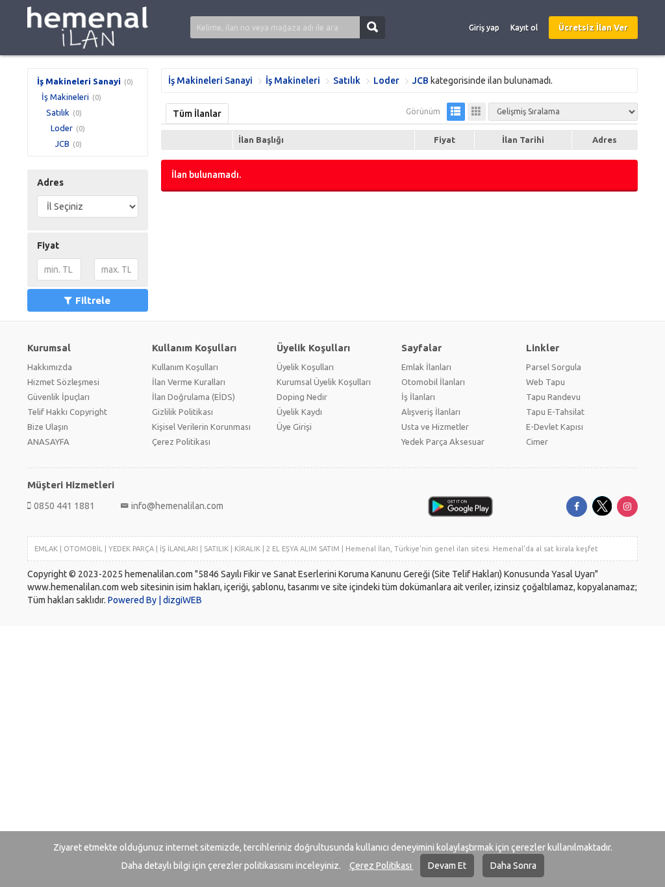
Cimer (537, 441)
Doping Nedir (302, 396)
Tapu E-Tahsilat (555, 411)
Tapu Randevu (553, 396)
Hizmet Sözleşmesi (63, 381)
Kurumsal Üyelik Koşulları (324, 381)
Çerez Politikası (381, 865)
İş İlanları (418, 396)
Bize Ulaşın (47, 426)
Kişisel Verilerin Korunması (201, 426)
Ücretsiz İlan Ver (593, 27)
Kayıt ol (524, 27)
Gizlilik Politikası (182, 411)
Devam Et (447, 865)
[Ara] (372, 27)
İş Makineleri (65, 96)
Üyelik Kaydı (299, 411)
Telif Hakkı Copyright (67, 411)
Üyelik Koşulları (305, 366)
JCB (62, 143)
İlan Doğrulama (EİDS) (193, 396)
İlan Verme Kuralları (188, 381)
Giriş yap (484, 27)
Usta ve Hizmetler (435, 426)
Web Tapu (545, 381)
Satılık (57, 112)
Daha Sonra (513, 865)
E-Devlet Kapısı (554, 426)
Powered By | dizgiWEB (155, 600)
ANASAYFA (48, 441)
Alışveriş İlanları (430, 411)
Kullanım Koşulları (185, 366)
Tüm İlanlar (197, 113)
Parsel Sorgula (553, 366)
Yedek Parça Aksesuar (442, 441)
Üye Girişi (294, 426)
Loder (62, 127)
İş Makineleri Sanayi (79, 81)
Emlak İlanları (426, 366)
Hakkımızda (49, 366)
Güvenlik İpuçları (58, 396)
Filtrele (92, 300)
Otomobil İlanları (433, 381)
